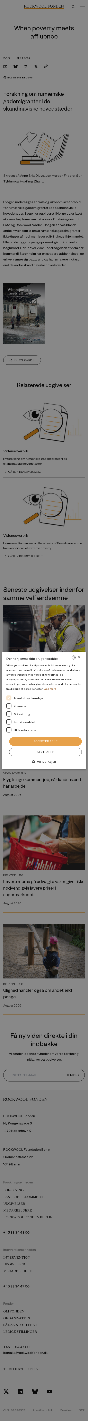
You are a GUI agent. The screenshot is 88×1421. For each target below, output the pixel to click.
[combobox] (73, 657)
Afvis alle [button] (45, 752)
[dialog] (44, 710)
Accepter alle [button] (45, 741)
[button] (44, 761)
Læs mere (50, 688)
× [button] (79, 657)
